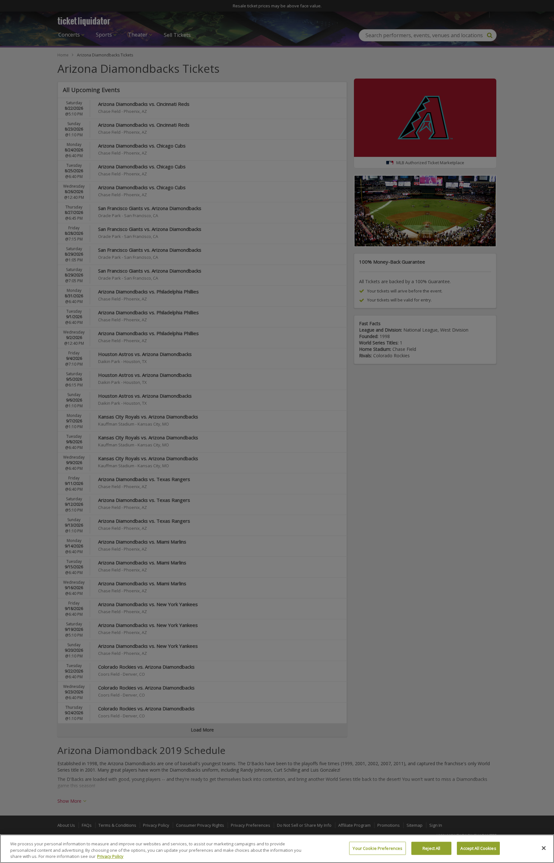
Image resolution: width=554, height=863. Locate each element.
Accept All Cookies (478, 848)
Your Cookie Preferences (377, 848)
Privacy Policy (110, 856)
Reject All (431, 848)
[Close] (544, 848)
